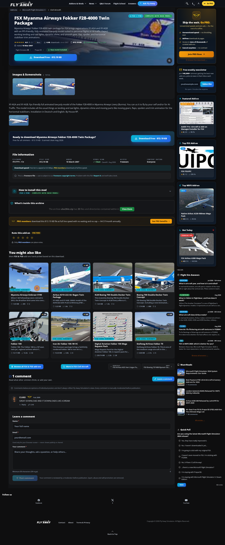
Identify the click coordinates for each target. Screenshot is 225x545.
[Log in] (198, 3)
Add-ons (13, 10)
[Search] (187, 3)
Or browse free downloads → (196, 60)
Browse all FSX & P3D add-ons (27, 366)
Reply (24, 405)
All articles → (200, 420)
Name (15, 421)
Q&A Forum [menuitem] (105, 3)
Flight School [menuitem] (119, 3)
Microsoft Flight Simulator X (34, 10)
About (70, 522)
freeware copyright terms (64, 176)
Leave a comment (164, 379)
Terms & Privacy (83, 522)
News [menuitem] (91, 3)
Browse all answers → (200, 356)
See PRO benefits (159, 221)
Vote (182, 485)
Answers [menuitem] (132, 3)
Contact (61, 522)
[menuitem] (147, 3)
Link (32, 405)
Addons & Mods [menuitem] (76, 3)
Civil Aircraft (55, 10)
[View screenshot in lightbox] (169, 60)
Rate (38, 42)
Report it (97, 176)
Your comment (19, 447)
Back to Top (112, 534)
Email (15, 432)
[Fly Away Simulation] (21, 3)
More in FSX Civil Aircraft (77, 366)
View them (127, 209)
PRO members (60, 168)
